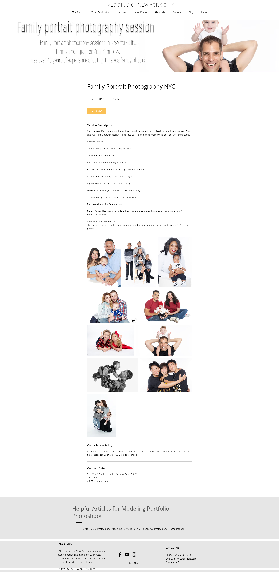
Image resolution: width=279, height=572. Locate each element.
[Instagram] (134, 554)
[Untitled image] (104, 262)
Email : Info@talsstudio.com (181, 558)
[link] (96, 111)
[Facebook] (120, 554)
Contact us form (174, 562)
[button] (121, 12)
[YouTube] (127, 554)
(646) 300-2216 (182, 555)
